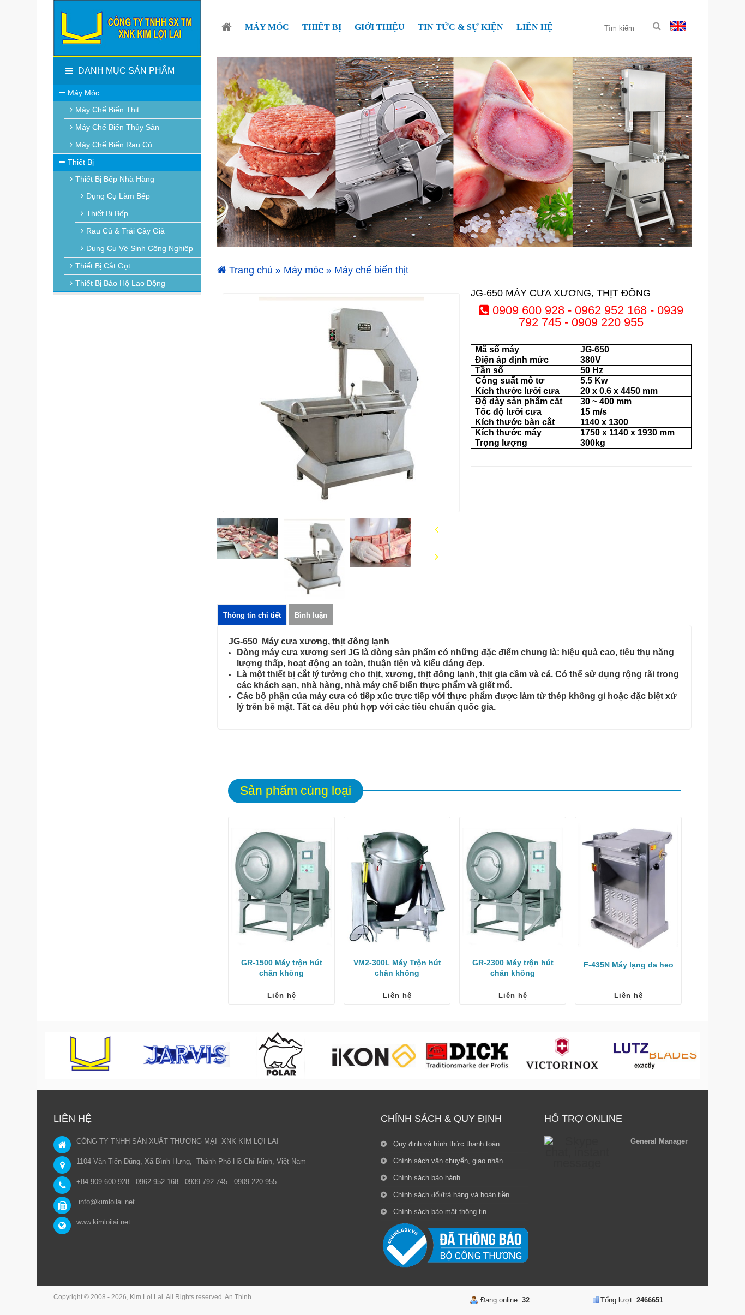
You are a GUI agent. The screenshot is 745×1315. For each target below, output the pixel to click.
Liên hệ (281, 995)
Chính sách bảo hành (425, 1178)
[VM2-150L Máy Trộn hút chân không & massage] (397, 886)
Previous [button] (436, 530)
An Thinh (238, 1297)
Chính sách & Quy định (441, 1118)
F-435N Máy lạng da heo (629, 964)
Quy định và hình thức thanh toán (445, 1144)
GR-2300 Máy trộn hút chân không (513, 967)
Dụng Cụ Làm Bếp (118, 196)
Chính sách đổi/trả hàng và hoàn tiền (450, 1195)
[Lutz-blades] (655, 1055)
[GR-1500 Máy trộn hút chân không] (281, 886)
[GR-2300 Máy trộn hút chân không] (512, 886)
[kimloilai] (92, 1055)
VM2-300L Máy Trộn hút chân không (397, 967)
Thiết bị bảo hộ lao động (120, 283)
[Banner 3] (454, 152)
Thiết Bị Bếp (107, 213)
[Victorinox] (561, 1055)
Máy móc (303, 270)
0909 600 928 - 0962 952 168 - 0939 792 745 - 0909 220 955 (586, 316)
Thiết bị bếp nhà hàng (114, 179)
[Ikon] (373, 1055)
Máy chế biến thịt (371, 270)
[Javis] (186, 1055)
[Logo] (127, 28)
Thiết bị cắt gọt (102, 265)
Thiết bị (81, 162)
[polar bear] (280, 1055)
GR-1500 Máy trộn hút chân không (281, 967)
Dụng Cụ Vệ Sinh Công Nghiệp (139, 248)
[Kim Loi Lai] (226, 27)
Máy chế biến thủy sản (117, 127)
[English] (678, 25)
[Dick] (467, 1055)
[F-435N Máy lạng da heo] (628, 886)
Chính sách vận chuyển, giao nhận (447, 1161)
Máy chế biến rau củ (113, 144)
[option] (341, 403)
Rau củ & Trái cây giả (125, 230)
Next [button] (436, 557)
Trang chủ (249, 270)
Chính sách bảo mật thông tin (438, 1212)
